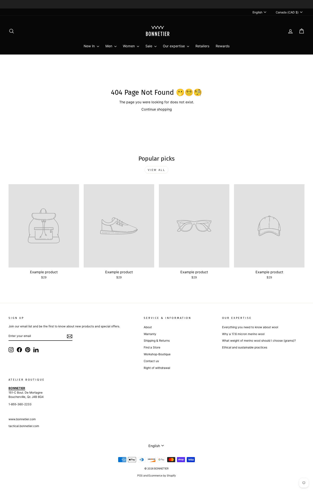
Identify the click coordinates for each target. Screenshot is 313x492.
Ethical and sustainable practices (244, 347)
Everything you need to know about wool (250, 327)
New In (90, 46)
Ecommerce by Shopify (162, 475)
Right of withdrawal (157, 368)
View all (156, 169)
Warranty (150, 334)
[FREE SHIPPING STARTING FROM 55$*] (156, 4)
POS (140, 475)
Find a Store (152, 347)
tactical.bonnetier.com (24, 426)
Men (109, 46)
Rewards (223, 46)
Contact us (151, 361)
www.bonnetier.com (22, 419)
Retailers (202, 46)
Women (129, 46)
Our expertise (174, 46)
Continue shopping (156, 109)
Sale (149, 46)
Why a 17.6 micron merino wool (243, 334)
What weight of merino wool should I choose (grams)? (259, 340)
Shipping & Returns (157, 340)
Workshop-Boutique (157, 354)
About (148, 327)
